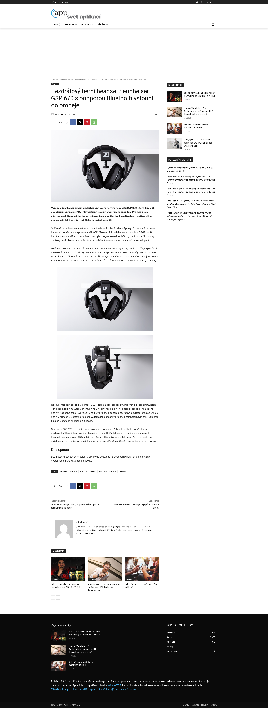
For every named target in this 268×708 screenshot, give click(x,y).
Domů (54, 79)
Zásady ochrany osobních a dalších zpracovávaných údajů (82, 689)
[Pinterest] (87, 122)
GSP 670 (73, 471)
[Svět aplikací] (76, 14)
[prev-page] (53, 597)
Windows (122, 471)
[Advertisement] (134, 51)
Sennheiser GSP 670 (107, 471)
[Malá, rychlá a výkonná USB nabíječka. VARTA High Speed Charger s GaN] (174, 143)
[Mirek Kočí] (53, 114)
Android (63, 471)
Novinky (62, 79)
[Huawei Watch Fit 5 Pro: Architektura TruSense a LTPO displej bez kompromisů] (105, 569)
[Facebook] (73, 122)
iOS (81, 471)
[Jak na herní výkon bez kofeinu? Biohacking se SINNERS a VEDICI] (68, 569)
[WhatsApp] (94, 122)
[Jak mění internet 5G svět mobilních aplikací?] (142, 569)
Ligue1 (170, 167)
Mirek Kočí (62, 114)
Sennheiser (91, 471)
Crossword (172, 176)
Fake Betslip (172, 200)
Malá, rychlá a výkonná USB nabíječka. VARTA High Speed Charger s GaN (198, 142)
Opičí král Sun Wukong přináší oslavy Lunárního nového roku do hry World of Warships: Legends (189, 216)
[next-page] (58, 597)
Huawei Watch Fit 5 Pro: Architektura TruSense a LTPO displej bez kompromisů (104, 587)
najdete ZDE (114, 685)
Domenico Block (174, 188)
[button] (213, 24)
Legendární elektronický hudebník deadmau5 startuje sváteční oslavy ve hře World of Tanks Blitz (191, 204)
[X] (80, 122)
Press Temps (172, 212)
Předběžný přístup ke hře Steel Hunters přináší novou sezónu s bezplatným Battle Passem (191, 179)
